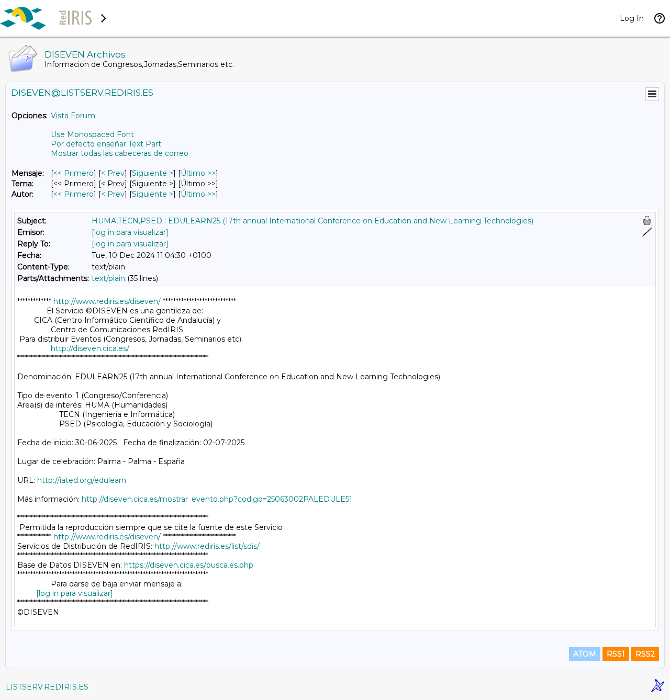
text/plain (108, 278)
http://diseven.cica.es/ (90, 348)
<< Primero (73, 173)
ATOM (584, 654)
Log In (632, 18)
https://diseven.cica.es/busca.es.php (188, 565)
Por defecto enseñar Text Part (106, 144)
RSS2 (645, 654)
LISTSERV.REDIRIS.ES (47, 687)
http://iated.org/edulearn (81, 480)
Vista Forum (73, 115)
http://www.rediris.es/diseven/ (107, 301)
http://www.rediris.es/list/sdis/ (207, 546)
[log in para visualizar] (130, 232)
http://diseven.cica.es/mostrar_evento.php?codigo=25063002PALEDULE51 (217, 499)
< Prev (113, 173)
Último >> (198, 173)
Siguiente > (152, 173)
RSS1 (616, 654)
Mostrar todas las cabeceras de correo (119, 153)
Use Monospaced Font (92, 134)
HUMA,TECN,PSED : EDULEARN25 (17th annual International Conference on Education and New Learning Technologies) (312, 220)
